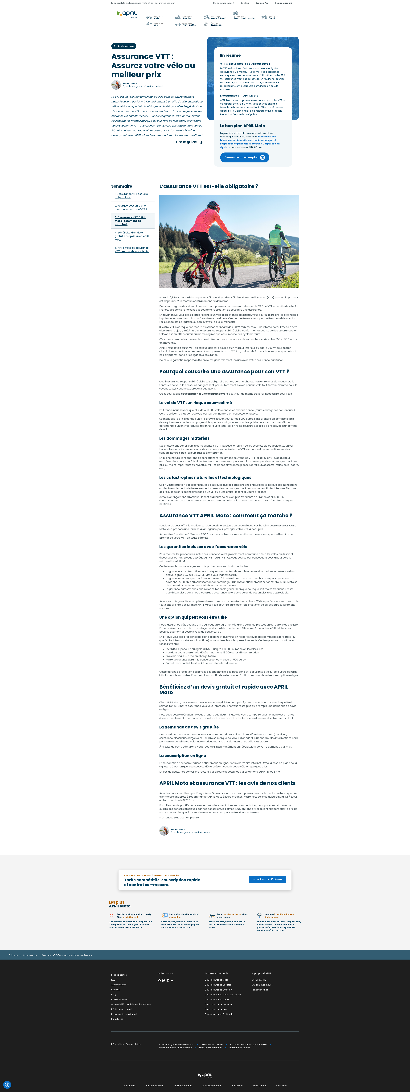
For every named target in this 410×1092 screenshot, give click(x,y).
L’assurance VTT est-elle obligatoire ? (131, 195)
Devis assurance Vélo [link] (216, 1009)
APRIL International (211, 1085)
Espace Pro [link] (262, 2)
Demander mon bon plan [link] (241, 157)
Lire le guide (187, 142)
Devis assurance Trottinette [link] (219, 1014)
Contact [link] (115, 989)
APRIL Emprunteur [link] (155, 1085)
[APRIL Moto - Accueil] (127, 13)
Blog (113, 994)
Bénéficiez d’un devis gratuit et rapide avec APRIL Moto (132, 236)
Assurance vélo (30, 955)
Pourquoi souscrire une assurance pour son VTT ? (131, 207)
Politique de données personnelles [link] (248, 1044)
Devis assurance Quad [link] (217, 999)
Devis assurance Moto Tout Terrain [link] (223, 994)
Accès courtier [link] (119, 984)
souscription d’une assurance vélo (204, 394)
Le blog (245, 2)
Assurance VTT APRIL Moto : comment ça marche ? (130, 221)
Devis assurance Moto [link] (216, 979)
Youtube (172, 980)
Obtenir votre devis (216, 973)
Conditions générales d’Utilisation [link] (176, 1044)
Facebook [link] (159, 980)
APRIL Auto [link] (281, 1085)
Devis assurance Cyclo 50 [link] (218, 989)
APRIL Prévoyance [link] (183, 1085)
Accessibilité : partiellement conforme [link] (131, 1004)
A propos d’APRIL (261, 973)
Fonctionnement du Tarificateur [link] (175, 1047)
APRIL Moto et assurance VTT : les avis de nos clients (132, 249)
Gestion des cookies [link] (212, 1044)
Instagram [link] (163, 980)
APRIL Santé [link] (129, 1085)
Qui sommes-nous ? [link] (223, 2)
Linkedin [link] (168, 980)
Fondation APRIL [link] (260, 989)
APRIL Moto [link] (237, 1085)
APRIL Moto (13, 955)
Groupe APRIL (259, 979)
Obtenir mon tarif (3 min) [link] (267, 879)
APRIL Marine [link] (259, 1085)
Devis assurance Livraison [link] (218, 1004)
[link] (245, 15)
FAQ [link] (113, 979)
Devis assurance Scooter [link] (218, 984)
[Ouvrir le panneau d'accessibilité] (7, 1085)
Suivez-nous (165, 973)
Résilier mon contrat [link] (121, 1009)
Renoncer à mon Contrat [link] (124, 1014)
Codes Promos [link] (119, 999)
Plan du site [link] (117, 1018)
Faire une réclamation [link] (210, 1047)
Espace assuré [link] (283, 2)
